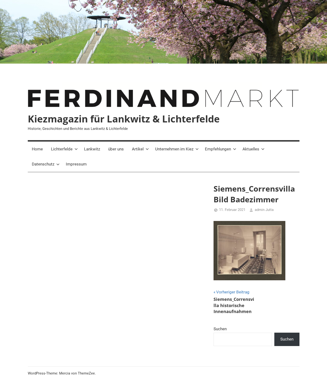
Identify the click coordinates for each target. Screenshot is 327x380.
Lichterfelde (62, 149)
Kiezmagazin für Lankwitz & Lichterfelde (124, 118)
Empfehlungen (218, 149)
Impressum (76, 164)
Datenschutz (43, 164)
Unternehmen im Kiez (174, 149)
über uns (116, 149)
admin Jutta (264, 210)
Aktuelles (250, 149)
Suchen (220, 328)
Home (37, 149)
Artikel (138, 149)
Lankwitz (92, 149)
